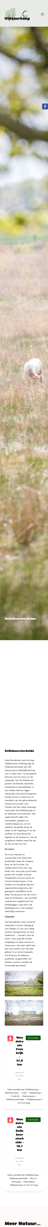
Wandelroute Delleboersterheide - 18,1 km (19, 1134)
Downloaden (33, 1038)
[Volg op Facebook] (45, 106)
